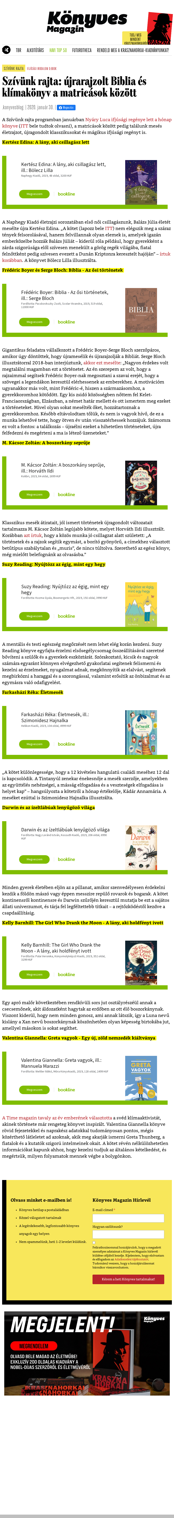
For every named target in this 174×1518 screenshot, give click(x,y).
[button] (4, 50)
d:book (53, 69)
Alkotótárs (37, 51)
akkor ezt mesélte (101, 363)
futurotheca (83, 51)
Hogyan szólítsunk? (108, 1226)
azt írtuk (33, 535)
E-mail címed (104, 1210)
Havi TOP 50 (59, 51)
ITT (24, 126)
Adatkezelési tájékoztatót (131, 1259)
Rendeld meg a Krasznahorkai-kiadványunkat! (134, 51)
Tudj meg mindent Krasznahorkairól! (136, 39)
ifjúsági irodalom (37, 69)
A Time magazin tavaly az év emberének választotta (57, 1118)
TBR (20, 51)
